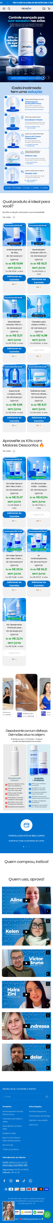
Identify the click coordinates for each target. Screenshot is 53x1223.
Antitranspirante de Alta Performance (13, 1113)
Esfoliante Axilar (9, 1133)
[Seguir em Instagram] (11, 1181)
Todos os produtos (11, 1149)
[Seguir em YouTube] (17, 1181)
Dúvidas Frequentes (37, 1111)
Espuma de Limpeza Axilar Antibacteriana (11, 1139)
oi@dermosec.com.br (15, 1162)
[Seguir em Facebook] (4, 1181)
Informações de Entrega (39, 1116)
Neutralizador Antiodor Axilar (12, 1127)
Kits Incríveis (8, 1145)
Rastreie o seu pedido (38, 1120)
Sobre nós (33, 1124)
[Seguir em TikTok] (24, 1181)
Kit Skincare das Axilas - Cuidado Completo (38, 486)
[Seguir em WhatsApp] (30, 1181)
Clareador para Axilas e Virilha (12, 1120)
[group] (26, 47)
